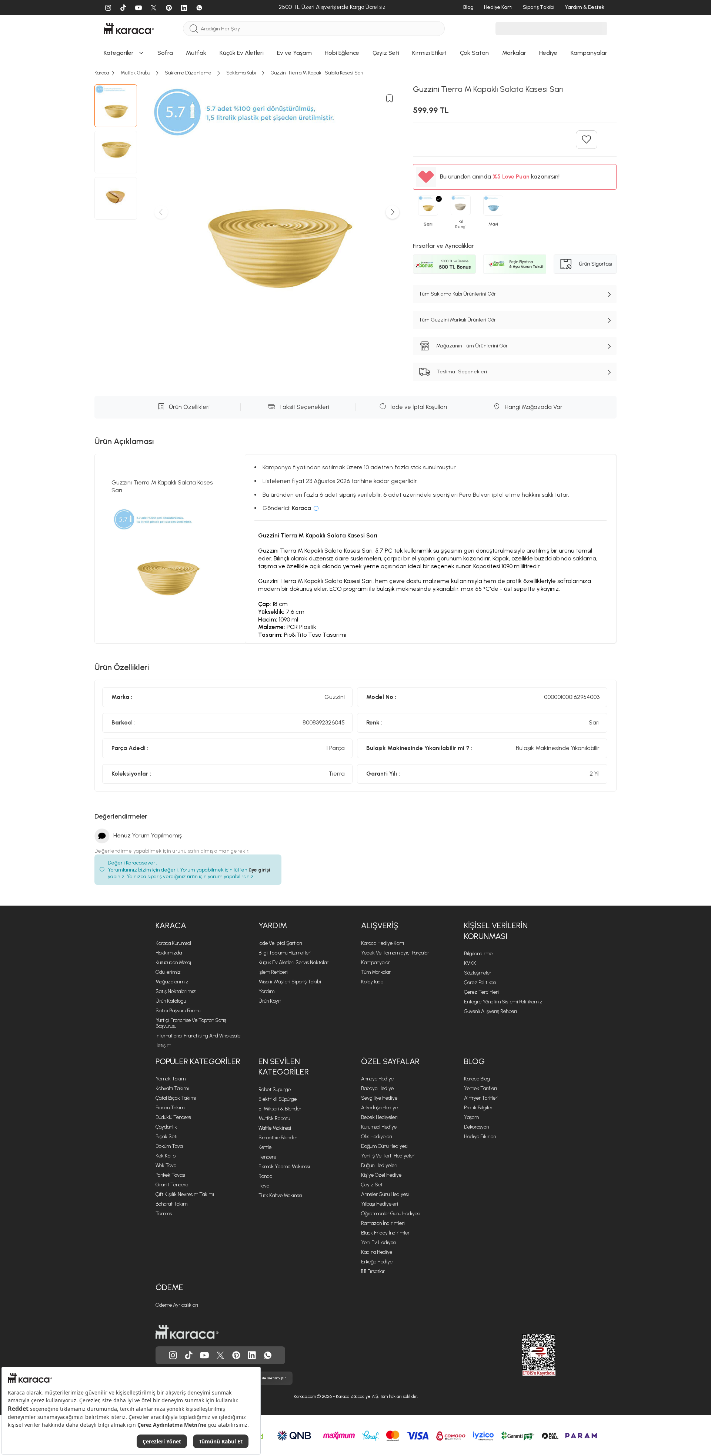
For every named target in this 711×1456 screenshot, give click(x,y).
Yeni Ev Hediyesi (378, 1242)
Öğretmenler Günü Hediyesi (390, 1213)
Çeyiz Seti (372, 1185)
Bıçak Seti (166, 1136)
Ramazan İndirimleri (383, 1223)
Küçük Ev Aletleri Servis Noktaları (294, 962)
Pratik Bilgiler (478, 1108)
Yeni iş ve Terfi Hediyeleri (388, 1156)
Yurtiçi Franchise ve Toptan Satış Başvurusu (191, 1023)
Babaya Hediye (377, 1088)
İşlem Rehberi (273, 972)
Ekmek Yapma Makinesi (284, 1166)
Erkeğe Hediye (377, 1262)
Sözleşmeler (477, 973)
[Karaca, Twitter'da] (220, 1355)
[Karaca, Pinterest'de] (236, 1355)
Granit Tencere (172, 1185)
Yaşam (471, 1117)
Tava (263, 1186)
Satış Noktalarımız (176, 991)
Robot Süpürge (274, 1089)
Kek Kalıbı (166, 1156)
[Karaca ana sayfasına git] (187, 1332)
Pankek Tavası (170, 1175)
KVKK (470, 963)
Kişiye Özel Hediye (381, 1175)
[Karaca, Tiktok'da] (189, 1355)
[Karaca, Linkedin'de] (252, 1355)
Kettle (264, 1147)
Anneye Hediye (377, 1079)
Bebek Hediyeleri (379, 1117)
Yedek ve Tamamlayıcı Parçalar (395, 953)
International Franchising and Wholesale (198, 1036)
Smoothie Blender (277, 1138)
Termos (164, 1213)
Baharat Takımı (172, 1204)
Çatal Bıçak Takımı (176, 1098)
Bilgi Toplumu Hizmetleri (284, 953)
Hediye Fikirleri (480, 1136)
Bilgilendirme (478, 953)
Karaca (171, 925)
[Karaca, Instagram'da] (173, 1355)
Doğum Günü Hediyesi (384, 1146)
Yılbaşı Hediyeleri (379, 1204)
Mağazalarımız (172, 982)
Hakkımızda (169, 953)
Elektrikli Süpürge (277, 1099)
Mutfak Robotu (274, 1118)
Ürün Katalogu (171, 1001)
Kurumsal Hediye (379, 1127)
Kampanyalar (375, 962)
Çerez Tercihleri (481, 992)
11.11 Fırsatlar (373, 1271)
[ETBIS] (525, 1355)
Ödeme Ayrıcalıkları (177, 1305)
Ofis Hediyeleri (376, 1136)
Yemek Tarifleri (480, 1088)
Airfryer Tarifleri (481, 1098)
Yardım (272, 925)
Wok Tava (166, 1165)
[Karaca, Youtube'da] (204, 1355)
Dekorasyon (476, 1127)
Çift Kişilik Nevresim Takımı (185, 1194)
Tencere (267, 1157)
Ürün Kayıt (269, 1001)
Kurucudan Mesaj (173, 962)
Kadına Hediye (376, 1252)
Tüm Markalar (376, 972)
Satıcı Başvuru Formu (178, 1010)
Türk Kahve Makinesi (280, 1195)
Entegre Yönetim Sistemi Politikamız (503, 1002)
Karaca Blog (477, 1079)
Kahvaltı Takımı (172, 1088)
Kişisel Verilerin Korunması (496, 930)
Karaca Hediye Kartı (382, 943)
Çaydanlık (166, 1127)
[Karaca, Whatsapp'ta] (268, 1355)
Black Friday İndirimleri (386, 1233)
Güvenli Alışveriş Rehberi (490, 1011)
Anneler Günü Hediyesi (385, 1194)
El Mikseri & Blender (279, 1109)
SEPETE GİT (355, 25)
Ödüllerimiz (168, 972)
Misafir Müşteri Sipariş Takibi (289, 982)
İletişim (163, 1045)
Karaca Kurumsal (173, 943)
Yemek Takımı (171, 1079)
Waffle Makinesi (274, 1128)
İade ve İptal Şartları (280, 943)
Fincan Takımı (171, 1108)
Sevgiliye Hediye (379, 1098)
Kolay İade (372, 982)
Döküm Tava (169, 1146)
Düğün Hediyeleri (379, 1165)
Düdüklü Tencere (173, 1117)
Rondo (265, 1176)
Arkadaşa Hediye (379, 1108)
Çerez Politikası (480, 982)
